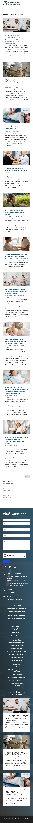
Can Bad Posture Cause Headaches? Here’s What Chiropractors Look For (13, 37)
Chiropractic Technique (9, 483)
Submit (6, 562)
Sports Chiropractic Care (16, 642)
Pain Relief (13, 43)
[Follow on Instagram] (10, 567)
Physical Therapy (7, 495)
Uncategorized (7, 497)
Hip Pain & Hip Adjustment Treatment (16, 671)
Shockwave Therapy (16, 645)
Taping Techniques (16, 660)
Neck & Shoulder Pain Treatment (16, 684)
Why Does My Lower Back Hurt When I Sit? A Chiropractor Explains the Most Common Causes (16, 82)
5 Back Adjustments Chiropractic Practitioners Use (15, 790)
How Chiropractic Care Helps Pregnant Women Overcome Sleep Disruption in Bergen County (16, 341)
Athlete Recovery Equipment (16, 615)
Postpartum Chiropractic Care (16, 651)
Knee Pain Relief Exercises (16, 622)
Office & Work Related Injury (16, 654)
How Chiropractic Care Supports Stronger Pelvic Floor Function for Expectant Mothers (16, 291)
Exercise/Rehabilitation (16, 667)
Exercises (5, 488)
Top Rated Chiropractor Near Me (16, 608)
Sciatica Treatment (16, 675)
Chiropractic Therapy (14, 131)
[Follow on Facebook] (5, 567)
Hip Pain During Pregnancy (16, 618)
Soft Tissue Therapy (16, 657)
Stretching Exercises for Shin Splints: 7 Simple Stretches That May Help (15, 212)
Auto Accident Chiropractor (16, 678)
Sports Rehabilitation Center (16, 611)
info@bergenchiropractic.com (14, 599)
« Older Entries (7, 472)
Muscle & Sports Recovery (16, 681)
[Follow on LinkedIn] (14, 567)
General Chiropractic (14, 87)
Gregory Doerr (9, 41)
